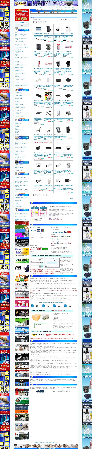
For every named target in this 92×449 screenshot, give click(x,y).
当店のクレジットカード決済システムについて (40, 237)
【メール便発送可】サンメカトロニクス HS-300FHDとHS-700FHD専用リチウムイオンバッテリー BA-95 (68, 188)
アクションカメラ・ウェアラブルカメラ (21, 59)
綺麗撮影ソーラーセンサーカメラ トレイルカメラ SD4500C (48, 53)
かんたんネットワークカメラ (20, 44)
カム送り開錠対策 (18, 95)
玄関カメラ (17, 55)
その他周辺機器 (18, 87)
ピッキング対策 (18, 92)
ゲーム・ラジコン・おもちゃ (20, 216)
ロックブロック (18, 110)
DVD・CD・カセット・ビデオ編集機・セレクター (21, 182)
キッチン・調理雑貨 (19, 214)
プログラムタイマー (19, 176)
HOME (32, 15)
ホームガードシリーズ (19, 157)
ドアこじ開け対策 (18, 97)
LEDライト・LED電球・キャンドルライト (21, 144)
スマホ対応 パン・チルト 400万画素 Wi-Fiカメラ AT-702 (48, 187)
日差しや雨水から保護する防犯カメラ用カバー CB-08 (58, 187)
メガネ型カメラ (18, 62)
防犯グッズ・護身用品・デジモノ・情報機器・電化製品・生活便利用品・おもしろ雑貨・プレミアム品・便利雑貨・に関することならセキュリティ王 (53, 0)
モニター (17, 71)
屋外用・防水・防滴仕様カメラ (21, 38)
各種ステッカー (18, 129)
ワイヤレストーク (18, 153)
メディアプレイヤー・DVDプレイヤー (21, 179)
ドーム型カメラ (18, 49)
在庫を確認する (49, 107)
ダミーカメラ (17, 42)
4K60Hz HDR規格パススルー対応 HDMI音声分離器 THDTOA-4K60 (68, 102)
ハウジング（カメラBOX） (20, 78)
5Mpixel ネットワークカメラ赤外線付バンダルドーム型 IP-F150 (68, 154)
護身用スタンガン (18, 123)
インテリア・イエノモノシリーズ (21, 213)
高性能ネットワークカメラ (20, 45)
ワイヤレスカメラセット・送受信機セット (21, 48)
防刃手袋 (17, 131)
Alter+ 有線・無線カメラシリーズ (21, 34)
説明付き (35, 19)
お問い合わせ (67, 7)
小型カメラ (17, 54)
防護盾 (16, 132)
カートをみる (40, 7)
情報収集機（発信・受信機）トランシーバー (21, 186)
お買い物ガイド (59, 7)
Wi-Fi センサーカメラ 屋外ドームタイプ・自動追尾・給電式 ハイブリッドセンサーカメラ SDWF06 (48, 36)
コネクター (17, 82)
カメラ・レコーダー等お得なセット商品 (21, 32)
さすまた (17, 134)
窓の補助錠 (17, 101)
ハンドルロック (18, 166)
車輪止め (17, 169)
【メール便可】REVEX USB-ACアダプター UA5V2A (48, 86)
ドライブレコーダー (19, 170)
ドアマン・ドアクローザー (20, 112)
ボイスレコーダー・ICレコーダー (21, 189)
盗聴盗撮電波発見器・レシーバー (21, 188)
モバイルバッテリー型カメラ (20, 64)
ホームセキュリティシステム (20, 156)
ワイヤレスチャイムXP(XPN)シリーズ (21, 148)
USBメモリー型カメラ (19, 67)
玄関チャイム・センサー (19, 151)
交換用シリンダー (18, 98)
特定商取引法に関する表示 (52, 442)
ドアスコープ (17, 113)
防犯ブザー (17, 122)
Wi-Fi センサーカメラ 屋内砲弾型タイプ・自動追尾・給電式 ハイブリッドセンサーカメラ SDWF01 (58, 36)
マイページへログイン (49, 7)
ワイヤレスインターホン (19, 150)
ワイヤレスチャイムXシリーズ (20, 146)
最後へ (47, 22)
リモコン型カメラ (18, 68)
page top (71, 198)
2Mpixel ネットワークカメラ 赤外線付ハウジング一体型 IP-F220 (58, 171)
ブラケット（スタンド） (19, 79)
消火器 (16, 203)
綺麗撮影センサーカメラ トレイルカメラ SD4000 (39, 53)
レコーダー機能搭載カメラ (20, 41)
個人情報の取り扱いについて (40, 442)
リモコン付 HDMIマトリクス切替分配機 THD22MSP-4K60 (58, 102)
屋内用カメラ (17, 39)
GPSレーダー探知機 (19, 167)
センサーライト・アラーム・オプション (21, 140)
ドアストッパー (18, 115)
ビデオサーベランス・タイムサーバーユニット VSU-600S (48, 154)
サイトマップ (74, 7)
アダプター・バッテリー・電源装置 (21, 84)
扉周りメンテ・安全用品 (19, 116)
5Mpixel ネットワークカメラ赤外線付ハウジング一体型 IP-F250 (48, 171)
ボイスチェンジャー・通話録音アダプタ (21, 191)
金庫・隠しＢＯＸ (18, 106)
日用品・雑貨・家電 (19, 211)
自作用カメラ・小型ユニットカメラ (21, 57)
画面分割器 (17, 76)
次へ (38, 22)
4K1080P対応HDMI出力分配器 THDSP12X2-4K (68, 86)
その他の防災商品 (18, 206)
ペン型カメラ (17, 61)
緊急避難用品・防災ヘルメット (21, 197)
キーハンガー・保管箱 (19, 109)
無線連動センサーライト (19, 142)
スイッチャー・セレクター (20, 73)
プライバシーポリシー (56, 374)
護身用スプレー (18, 125)
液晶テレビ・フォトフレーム (20, 177)
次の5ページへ (42, 22)
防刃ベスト (17, 128)
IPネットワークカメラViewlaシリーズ (21, 36)
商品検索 (22, 22)
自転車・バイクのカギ (19, 104)
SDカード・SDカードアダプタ (21, 85)
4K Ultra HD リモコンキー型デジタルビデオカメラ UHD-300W (58, 136)
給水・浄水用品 (18, 200)
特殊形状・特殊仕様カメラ (20, 51)
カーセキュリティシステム (20, 164)
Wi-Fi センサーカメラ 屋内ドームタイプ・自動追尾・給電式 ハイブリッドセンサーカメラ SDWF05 (68, 36)
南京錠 (16, 103)
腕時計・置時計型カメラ (19, 65)
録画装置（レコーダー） (19, 70)
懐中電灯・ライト (18, 198)
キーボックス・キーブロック (20, 107)
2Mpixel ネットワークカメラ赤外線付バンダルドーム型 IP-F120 (39, 171)
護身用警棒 (17, 126)
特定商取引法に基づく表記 (45, 374)
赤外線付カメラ (18, 52)
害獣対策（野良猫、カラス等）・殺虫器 (21, 220)
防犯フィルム (17, 154)
